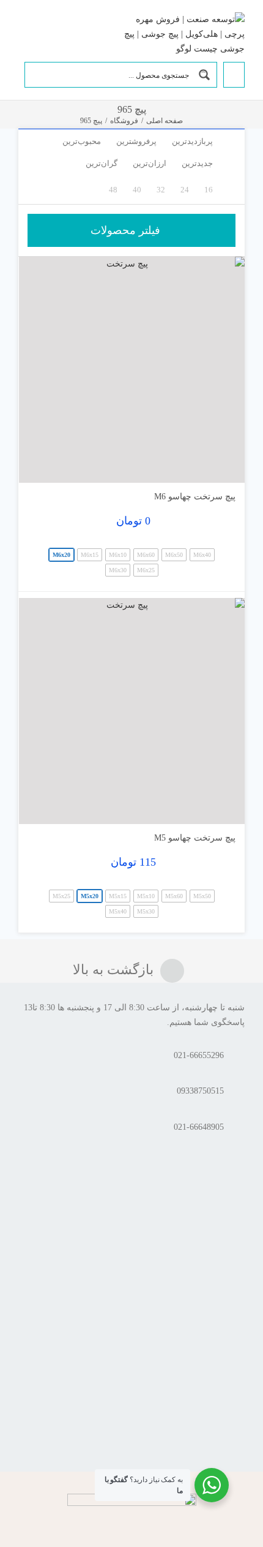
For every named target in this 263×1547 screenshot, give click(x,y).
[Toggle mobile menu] (23, 32)
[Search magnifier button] (204, 74)
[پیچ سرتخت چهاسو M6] (132, 370)
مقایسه (209, 468)
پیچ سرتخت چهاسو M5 (194, 837)
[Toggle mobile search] (42, 32)
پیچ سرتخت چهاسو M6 (194, 496)
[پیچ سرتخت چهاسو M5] (132, 711)
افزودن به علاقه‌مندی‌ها (40, 464)
